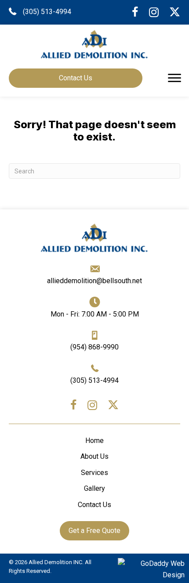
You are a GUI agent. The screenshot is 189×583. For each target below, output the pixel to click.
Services (94, 472)
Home (94, 440)
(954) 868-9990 (94, 347)
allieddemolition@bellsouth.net (94, 281)
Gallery (94, 488)
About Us (94, 456)
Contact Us (94, 504)
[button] (174, 78)
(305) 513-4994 (47, 11)
